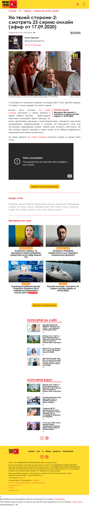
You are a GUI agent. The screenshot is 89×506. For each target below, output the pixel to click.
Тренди (48, 451)
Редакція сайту (13, 490)
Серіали (27, 11)
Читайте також (66, 113)
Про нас (11, 488)
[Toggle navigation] (84, 4)
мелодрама (73, 204)
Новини (31, 451)
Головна (12, 11)
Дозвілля (56, 451)
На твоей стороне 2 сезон (29, 209)
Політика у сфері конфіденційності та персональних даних (27, 483)
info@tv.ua (22, 478)
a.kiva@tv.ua (35, 480)
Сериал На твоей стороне (46, 11)
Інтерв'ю (26, 284)
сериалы (14, 204)
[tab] (42, 438)
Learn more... (77, 502)
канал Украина (26, 204)
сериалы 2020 (42, 207)
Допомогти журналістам (44, 305)
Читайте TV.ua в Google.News (44, 186)
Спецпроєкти (67, 451)
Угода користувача (15, 485)
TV (20, 11)
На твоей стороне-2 (37, 137)
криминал (61, 204)
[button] (77, 4)
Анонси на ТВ (26, 248)
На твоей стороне (60, 207)
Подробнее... (60, 499)
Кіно (38, 451)
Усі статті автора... (33, 45)
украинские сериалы (45, 204)
